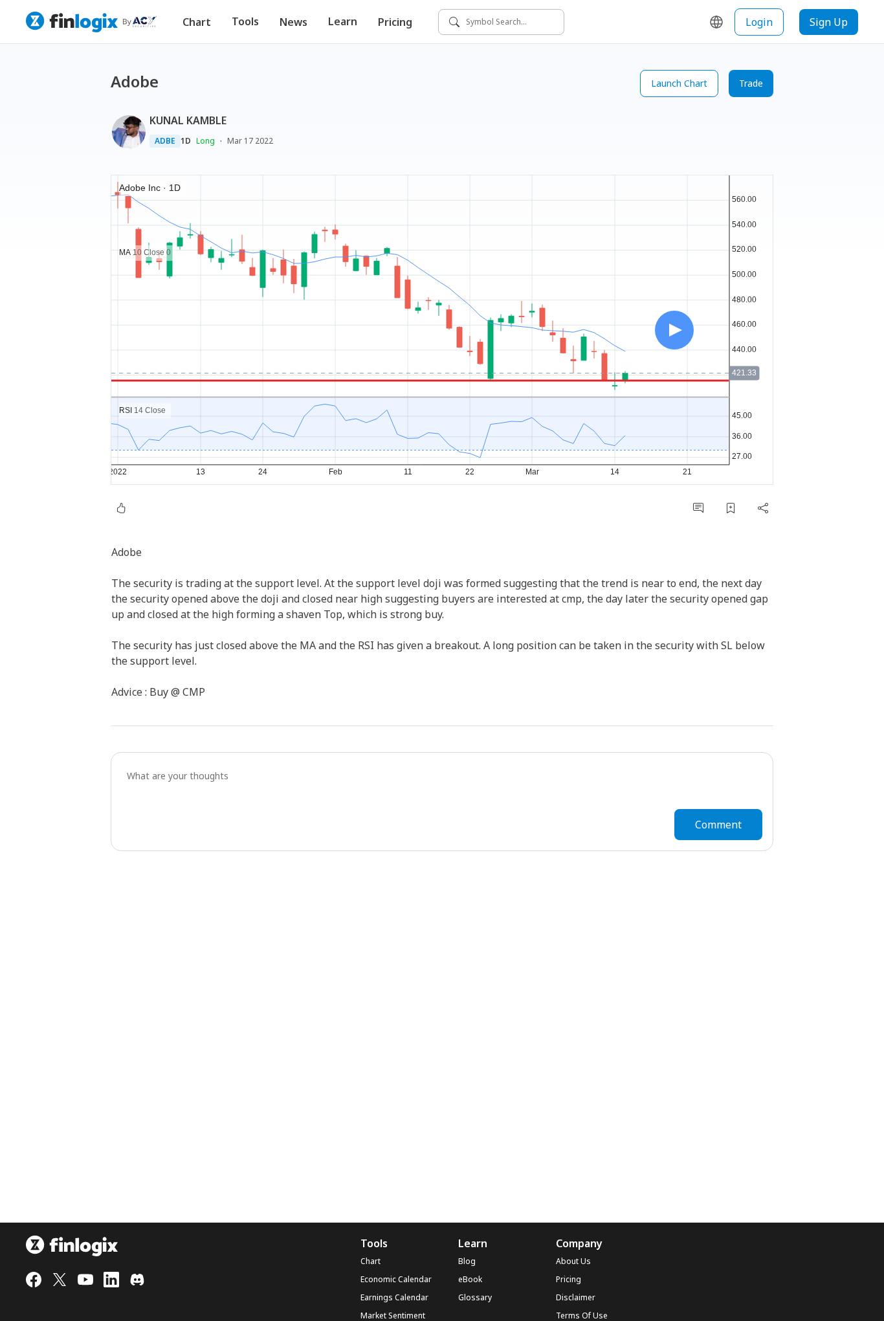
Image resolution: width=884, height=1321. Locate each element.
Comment (718, 824)
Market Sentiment (392, 1316)
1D (186, 141)
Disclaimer (575, 1298)
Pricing (395, 22)
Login (759, 22)
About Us (573, 1261)
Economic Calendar (396, 1279)
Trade (751, 83)
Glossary (475, 1298)
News (293, 22)
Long (205, 140)
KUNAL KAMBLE (188, 120)
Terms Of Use (582, 1316)
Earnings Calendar (394, 1298)
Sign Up (829, 22)
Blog (467, 1261)
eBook (470, 1279)
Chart (196, 22)
